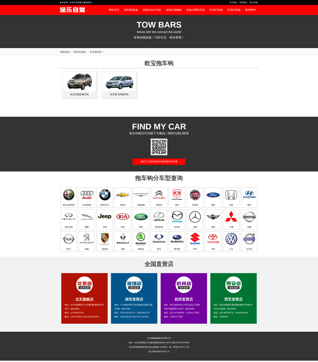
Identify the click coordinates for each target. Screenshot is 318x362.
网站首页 (65, 52)
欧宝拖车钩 (96, 52)
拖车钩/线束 (80, 52)
